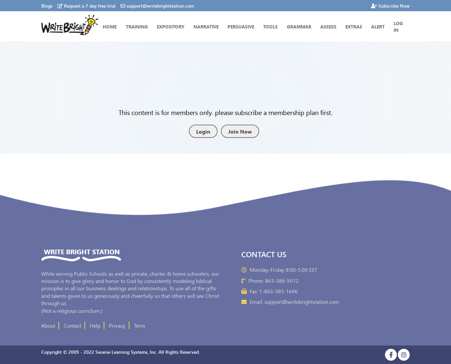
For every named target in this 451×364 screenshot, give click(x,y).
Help (95, 325)
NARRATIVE (206, 26)
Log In (398, 26)
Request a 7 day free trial (90, 6)
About (48, 325)
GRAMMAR (299, 26)
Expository (171, 26)
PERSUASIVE (240, 26)
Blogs (46, 6)
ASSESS (328, 26)
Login (203, 131)
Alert (378, 26)
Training (137, 26)
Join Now (240, 131)
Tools (270, 26)
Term (139, 325)
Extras (353, 26)
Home (110, 26)
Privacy (117, 325)
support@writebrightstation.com (160, 6)
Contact (72, 325)
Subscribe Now (394, 6)
